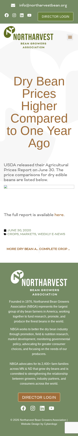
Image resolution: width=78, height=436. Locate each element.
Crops (13, 234)
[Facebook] (8, 16)
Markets (28, 234)
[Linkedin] (23, 16)
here (59, 214)
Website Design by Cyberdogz (39, 423)
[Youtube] (30, 16)
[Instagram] (15, 16)
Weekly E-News (51, 234)
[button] (70, 37)
